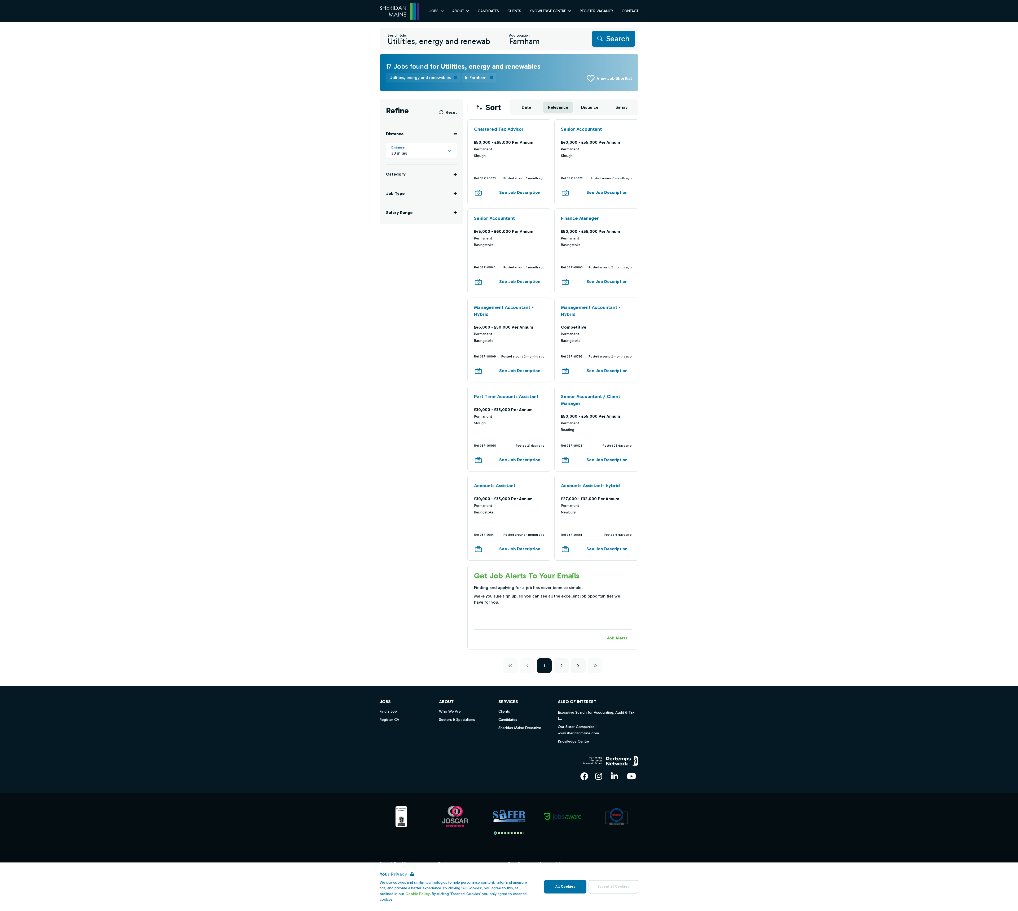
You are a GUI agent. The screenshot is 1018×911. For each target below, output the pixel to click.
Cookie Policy (417, 894)
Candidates (488, 11)
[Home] (399, 11)
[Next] (578, 665)
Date (526, 107)
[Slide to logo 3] (505, 833)
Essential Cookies (613, 886)
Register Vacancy (596, 11)
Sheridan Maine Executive (519, 728)
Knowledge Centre (573, 741)
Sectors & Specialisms (457, 719)
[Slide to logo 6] (515, 833)
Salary (622, 107)
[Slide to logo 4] (508, 833)
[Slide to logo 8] (521, 833)
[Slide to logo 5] (512, 833)
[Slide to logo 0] (495, 833)
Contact (630, 11)
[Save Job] (478, 192)
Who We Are (450, 711)
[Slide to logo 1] (499, 833)
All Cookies (565, 886)
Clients (514, 11)
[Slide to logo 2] (502, 833)
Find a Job (388, 711)
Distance (589, 107)
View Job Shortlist (614, 78)
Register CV (389, 719)
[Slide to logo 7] (518, 833)
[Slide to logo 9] (523, 833)
